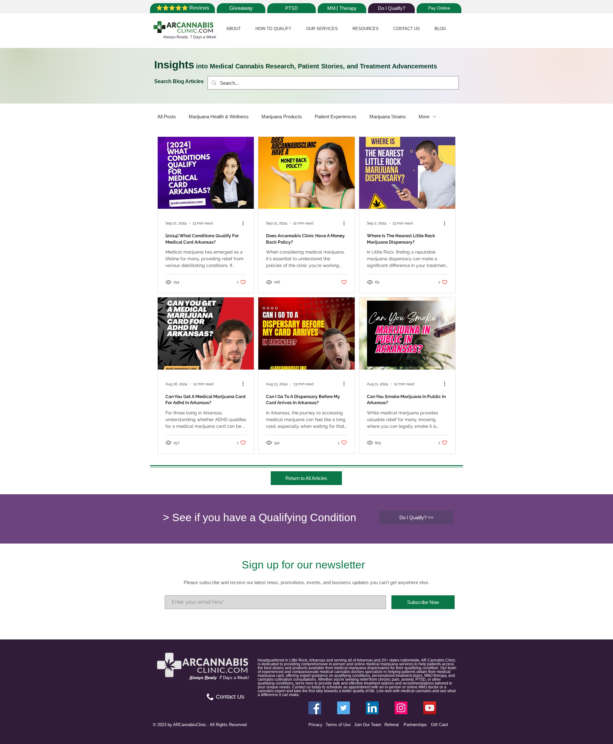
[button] (233, 28)
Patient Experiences (336, 116)
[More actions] (245, 223)
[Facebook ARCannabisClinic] (314, 707)
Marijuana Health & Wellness (219, 116)
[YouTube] (429, 707)
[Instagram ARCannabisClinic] (401, 707)
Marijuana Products (281, 116)
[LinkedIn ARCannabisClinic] (372, 707)
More (424, 116)
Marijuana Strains (387, 116)
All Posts (166, 116)
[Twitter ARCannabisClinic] (343, 707)
